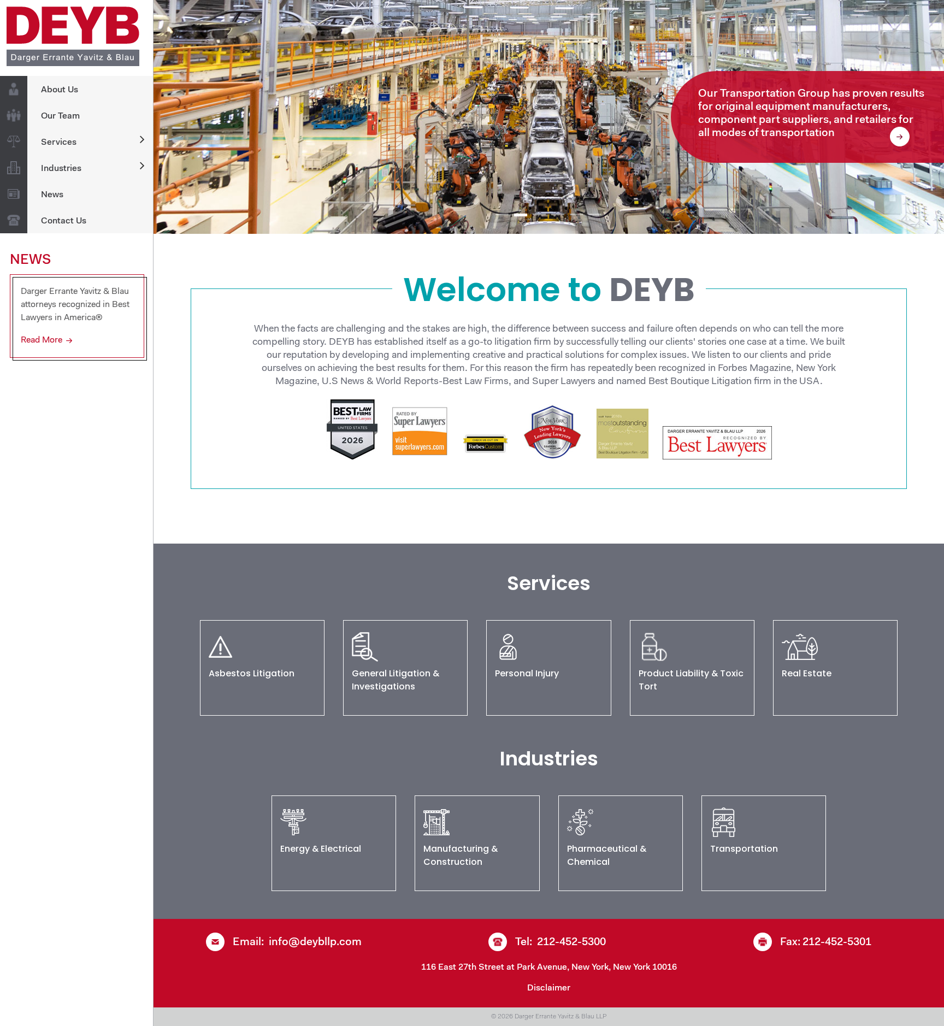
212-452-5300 (571, 942)
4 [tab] (557, 214)
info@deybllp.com (315, 942)
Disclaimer (548, 988)
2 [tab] (520, 214)
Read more (41, 340)
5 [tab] (576, 214)
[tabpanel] (548, 117)
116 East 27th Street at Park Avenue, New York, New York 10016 (549, 967)
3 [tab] (539, 214)
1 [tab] (502, 214)
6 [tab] (594, 214)
